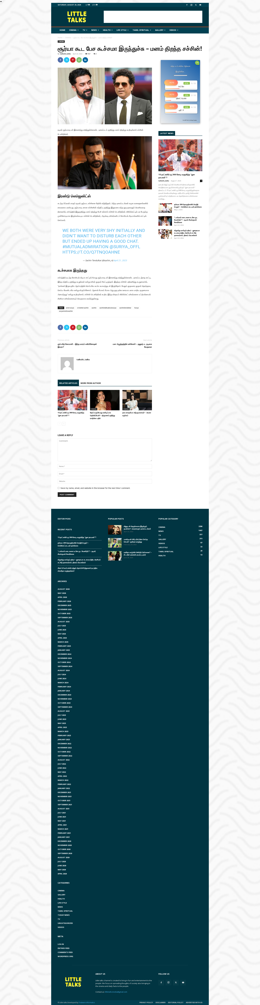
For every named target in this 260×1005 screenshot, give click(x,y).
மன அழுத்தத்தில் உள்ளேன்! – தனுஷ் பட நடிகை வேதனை (132, 345)
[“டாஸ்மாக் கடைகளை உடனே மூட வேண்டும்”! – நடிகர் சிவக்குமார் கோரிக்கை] (165, 221)
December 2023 (64, 695)
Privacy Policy (146, 1002)
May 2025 (62, 634)
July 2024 (62, 674)
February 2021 (64, 833)
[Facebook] (187, 5)
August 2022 (63, 760)
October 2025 (64, 613)
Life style (121, 30)
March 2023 (63, 731)
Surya (136, 308)
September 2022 (65, 756)
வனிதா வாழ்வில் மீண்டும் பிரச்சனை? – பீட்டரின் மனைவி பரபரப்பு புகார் (138, 553)
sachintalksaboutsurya (107, 308)
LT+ (94, 5)
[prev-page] (59, 423)
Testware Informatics (87, 1002)
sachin (94, 308)
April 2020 (62, 873)
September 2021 (65, 804)
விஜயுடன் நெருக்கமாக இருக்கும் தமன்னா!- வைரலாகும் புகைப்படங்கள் (137, 527)
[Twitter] (196, 5)
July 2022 (62, 764)
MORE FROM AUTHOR (91, 383)
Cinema (73, 30)
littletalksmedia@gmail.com (116, 992)
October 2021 (64, 800)
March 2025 (63, 642)
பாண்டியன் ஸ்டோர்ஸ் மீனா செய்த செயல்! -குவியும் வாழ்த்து (136, 540)
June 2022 (62, 768)
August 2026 (63, 589)
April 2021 (62, 825)
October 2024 (64, 662)
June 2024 (62, 678)
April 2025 (62, 638)
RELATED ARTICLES (68, 383)
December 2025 (64, 605)
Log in (61, 944)
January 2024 (64, 690)
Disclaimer (160, 1002)
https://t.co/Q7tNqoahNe (91, 252)
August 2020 (63, 857)
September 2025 (65, 617)
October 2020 (64, 849)
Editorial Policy (175, 1002)
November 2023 (65, 699)
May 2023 (62, 723)
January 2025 (64, 650)
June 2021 (62, 817)
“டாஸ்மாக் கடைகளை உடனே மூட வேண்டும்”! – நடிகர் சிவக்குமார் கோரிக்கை (186, 219)
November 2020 (65, 845)
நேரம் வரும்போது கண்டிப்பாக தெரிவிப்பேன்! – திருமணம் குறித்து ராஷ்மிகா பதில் (102, 415)
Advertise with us (194, 1002)
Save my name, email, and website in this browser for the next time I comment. (95, 488)
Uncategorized (65, 923)
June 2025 (62, 629)
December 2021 (64, 792)
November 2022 (65, 747)
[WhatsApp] (79, 60)
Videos (172, 30)
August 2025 (63, 621)
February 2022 (64, 784)
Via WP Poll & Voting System (190, 120)
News (94, 30)
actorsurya (70, 308)
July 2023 (62, 715)
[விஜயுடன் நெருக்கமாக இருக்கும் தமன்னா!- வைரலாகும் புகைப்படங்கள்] (115, 530)
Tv (84, 30)
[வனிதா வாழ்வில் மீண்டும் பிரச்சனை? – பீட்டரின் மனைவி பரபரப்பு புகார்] (115, 556)
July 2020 (62, 861)
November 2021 (65, 796)
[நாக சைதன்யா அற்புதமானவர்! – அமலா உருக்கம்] (137, 400)
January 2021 (64, 837)
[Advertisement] (153, 17)
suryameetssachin (66, 311)
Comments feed (65, 952)
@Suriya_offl (125, 246)
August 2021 (63, 808)
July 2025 (62, 625)
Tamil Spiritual (141, 30)
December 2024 (64, 654)
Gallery (159, 30)
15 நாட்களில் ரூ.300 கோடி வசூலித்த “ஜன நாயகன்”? (77, 537)
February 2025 (64, 646)
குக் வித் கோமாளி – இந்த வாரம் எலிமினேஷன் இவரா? (77, 345)
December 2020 (64, 841)
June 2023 (62, 719)
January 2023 (64, 739)
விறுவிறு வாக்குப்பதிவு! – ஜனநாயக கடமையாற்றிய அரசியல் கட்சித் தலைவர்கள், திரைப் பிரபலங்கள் (187, 233)
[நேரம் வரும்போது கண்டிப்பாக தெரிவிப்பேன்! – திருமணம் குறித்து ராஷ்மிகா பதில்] (105, 400)
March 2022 (63, 780)
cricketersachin (83, 308)
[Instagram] (191, 5)
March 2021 (63, 829)
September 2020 (65, 853)
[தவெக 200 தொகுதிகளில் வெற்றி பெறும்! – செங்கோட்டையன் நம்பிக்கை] (165, 208)
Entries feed (63, 948)
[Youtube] (200, 5)
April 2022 (62, 776)
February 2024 (64, 686)
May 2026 (62, 593)
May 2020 (62, 869)
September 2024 (65, 666)
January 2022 (64, 788)
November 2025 (65, 609)
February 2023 (64, 735)
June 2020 (62, 865)
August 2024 (63, 670)
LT (87, 5)
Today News (64, 915)
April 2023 (62, 727)
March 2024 (63, 682)
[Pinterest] (73, 60)
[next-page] (63, 423)
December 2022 (64, 743)
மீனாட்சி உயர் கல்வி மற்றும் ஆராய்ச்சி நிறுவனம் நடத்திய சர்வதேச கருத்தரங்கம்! (78, 569)
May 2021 (62, 821)
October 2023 (64, 703)
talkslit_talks (65, 54)
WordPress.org (65, 956)
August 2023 (63, 711)
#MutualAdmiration (85, 246)
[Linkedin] (85, 60)
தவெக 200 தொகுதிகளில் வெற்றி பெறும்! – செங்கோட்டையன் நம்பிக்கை (188, 205)
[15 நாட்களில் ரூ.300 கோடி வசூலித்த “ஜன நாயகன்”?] (72, 400)
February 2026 (64, 601)
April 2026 (62, 597)
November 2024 (65, 658)
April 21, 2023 (120, 260)
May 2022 (62, 772)
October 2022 (64, 751)
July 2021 (62, 812)
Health (106, 30)
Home (62, 30)
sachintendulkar (125, 308)
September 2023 (65, 707)
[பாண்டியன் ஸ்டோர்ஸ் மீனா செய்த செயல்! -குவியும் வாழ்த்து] (115, 543)
